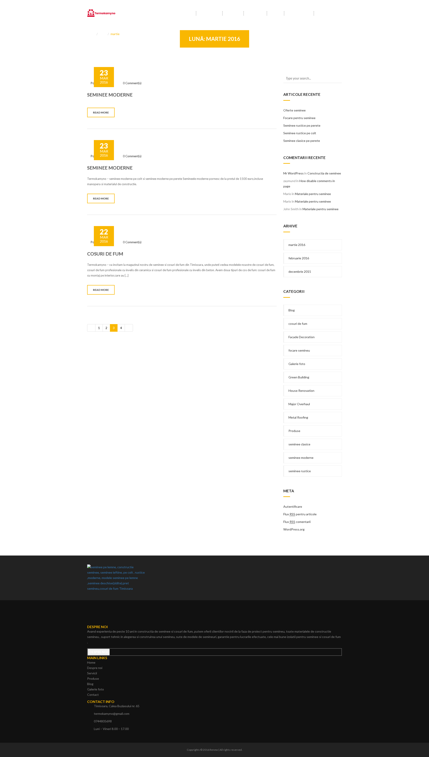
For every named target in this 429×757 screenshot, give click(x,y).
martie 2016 (296, 245)
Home (187, 13)
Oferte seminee (294, 110)
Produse (255, 13)
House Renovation (301, 390)
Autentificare (292, 506)
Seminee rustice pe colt (299, 133)
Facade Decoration (301, 337)
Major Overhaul (299, 404)
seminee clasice (299, 444)
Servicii (233, 13)
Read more (101, 112)
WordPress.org (294, 529)
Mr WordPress (293, 173)
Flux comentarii (297, 522)
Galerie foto (299, 13)
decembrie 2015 (299, 271)
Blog (275, 13)
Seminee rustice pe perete (301, 125)
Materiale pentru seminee (313, 194)
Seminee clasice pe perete (301, 141)
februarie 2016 (298, 258)
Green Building (298, 377)
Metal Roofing (298, 417)
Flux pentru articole (300, 514)
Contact (325, 13)
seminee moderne (300, 457)
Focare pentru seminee (299, 118)
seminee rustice (299, 471)
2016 (103, 34)
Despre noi (209, 13)
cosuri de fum (297, 323)
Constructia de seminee (324, 173)
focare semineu (299, 350)
